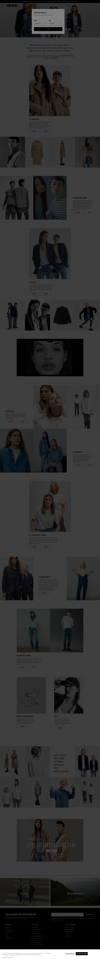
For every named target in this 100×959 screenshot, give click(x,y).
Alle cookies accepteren (82, 953)
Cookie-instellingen (70, 953)
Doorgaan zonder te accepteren (8, 957)
